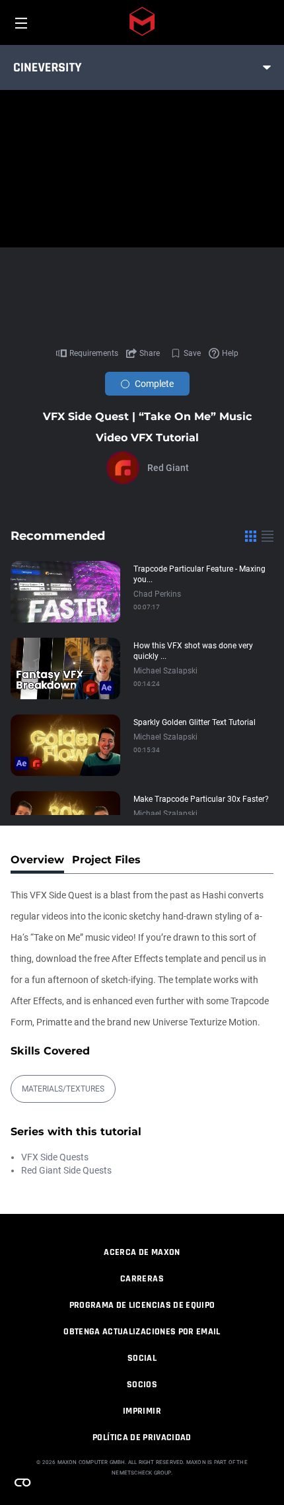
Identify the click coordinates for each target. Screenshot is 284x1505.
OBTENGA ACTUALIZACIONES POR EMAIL (142, 1332)
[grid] (250, 536)
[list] (267, 536)
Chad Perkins (157, 594)
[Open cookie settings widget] (22, 1482)
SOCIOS (142, 1385)
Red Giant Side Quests (66, 1170)
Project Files (106, 859)
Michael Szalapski (165, 670)
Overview (37, 859)
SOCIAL (142, 1358)
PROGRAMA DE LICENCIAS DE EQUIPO (142, 1305)
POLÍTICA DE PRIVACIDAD (142, 1437)
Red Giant (168, 467)
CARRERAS (142, 1279)
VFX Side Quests (55, 1157)
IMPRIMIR (142, 1411)
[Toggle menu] (267, 67)
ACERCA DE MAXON (142, 1252)
